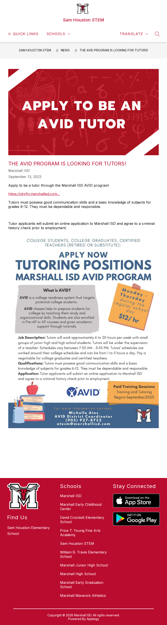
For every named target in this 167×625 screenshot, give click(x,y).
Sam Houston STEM (35, 50)
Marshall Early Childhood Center (81, 506)
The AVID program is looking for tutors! (114, 50)
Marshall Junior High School (84, 565)
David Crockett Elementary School (82, 519)
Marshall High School (78, 574)
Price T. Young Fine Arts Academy (80, 532)
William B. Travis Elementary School (83, 554)
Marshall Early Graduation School (81, 584)
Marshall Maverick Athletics (83, 595)
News (65, 50)
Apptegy (93, 619)
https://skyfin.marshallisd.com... (34, 194)
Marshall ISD (71, 496)
